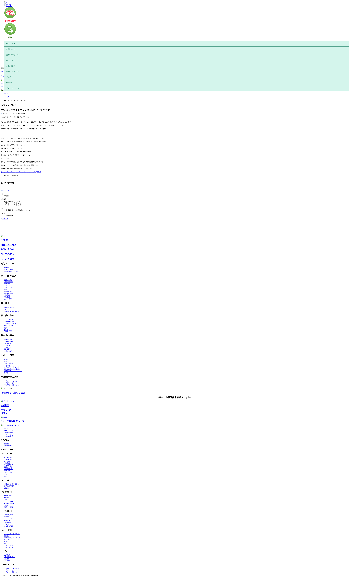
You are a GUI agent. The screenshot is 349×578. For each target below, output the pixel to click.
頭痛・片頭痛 (8, 325)
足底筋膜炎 (8, 343)
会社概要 (5, 405)
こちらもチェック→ (7, 172)
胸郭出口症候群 (9, 307)
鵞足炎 (6, 373)
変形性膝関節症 (9, 341)
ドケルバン (8, 347)
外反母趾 (7, 345)
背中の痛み (8, 284)
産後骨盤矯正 (8, 269)
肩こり (6, 309)
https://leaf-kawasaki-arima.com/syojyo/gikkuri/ (27, 172)
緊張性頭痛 (8, 331)
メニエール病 (8, 319)
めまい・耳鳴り (9, 321)
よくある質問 (7, 259)
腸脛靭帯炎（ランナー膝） (13, 371)
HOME (6, 93)
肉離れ (6, 359)
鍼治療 (6, 267)
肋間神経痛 (8, 299)
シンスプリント (9, 365)
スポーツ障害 (8, 363)
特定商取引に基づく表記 (13, 393)
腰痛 (5, 289)
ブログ (6, 97)
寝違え (6, 327)
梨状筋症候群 (8, 293)
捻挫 (5, 361)
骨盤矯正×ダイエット (11, 271)
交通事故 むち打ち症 (11, 381)
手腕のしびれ (8, 351)
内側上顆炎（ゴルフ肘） (12, 369)
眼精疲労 (7, 329)
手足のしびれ (8, 339)
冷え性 (6, 559)
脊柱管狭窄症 (8, 282)
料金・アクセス (8, 244)
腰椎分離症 (8, 280)
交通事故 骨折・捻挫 (11, 385)
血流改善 (7, 555)
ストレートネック (10, 323)
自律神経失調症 (9, 557)
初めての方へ (7, 254)
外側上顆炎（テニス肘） (12, 367)
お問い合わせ (7, 249)
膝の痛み (7, 349)
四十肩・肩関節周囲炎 (11, 311)
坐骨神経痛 (8, 291)
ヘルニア (7, 285)
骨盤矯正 (7, 295)
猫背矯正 (7, 297)
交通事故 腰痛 (9, 383)
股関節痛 (7, 560)
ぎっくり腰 (8, 287)
